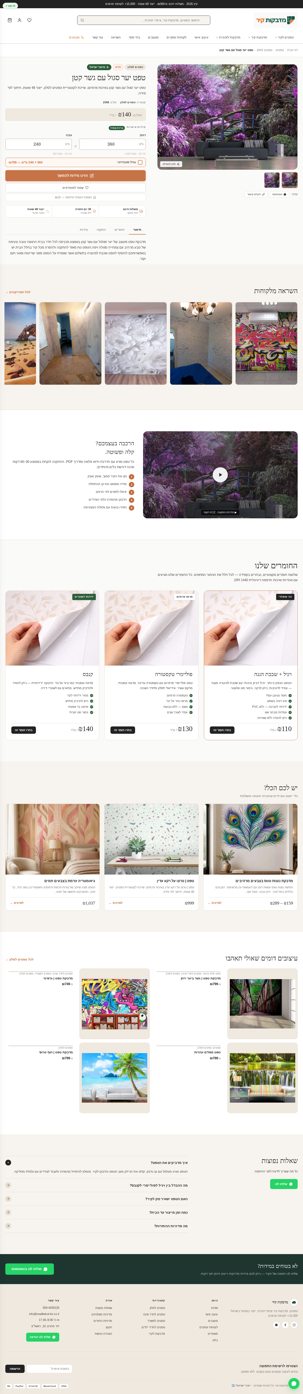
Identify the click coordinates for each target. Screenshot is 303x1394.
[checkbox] (75, 162)
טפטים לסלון (264, 50)
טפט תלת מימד (211, 973)
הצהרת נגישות (103, 1333)
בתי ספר (134, 37)
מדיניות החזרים (103, 1320)
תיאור (137, 229)
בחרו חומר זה (222, 730)
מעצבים (153, 37)
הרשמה (15, 1368)
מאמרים (213, 1333)
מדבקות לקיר (157, 1333)
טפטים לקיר (286, 37)
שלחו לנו (281, 1184)
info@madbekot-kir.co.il (44, 1314)
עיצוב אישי (201, 37)
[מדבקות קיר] (276, 20)
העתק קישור (254, 194)
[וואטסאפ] (276, 1324)
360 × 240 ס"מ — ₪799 (26, 162)
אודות (214, 1308)
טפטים (280, 50)
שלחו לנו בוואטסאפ (26, 1269)
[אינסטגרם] (294, 1324)
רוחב (143, 135)
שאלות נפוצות (103, 1308)
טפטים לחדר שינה (191, 973)
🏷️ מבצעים (76, 37)
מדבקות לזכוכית (229, 37)
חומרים (119, 229)
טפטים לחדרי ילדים (153, 1327)
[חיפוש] (82, 20)
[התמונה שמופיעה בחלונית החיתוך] (272, 180)
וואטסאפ (277, 194)
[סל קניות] (9, 20)
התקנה (101, 229)
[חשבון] (19, 20)
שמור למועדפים (73, 187)
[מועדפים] (29, 20)
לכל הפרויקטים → (17, 292)
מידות (84, 229)
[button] (290, 180)
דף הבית (292, 50)
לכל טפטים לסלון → (19, 959)
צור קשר (97, 37)
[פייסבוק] (285, 1324)
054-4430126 (51, 1307)
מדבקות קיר (259, 37)
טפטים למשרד (43, 973)
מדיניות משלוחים (102, 1314)
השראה (116, 37)
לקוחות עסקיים (176, 37)
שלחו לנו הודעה (40, 1337)
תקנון (109, 1327)
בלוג (215, 1340)
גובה (69, 135)
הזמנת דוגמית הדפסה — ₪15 (73, 197)
